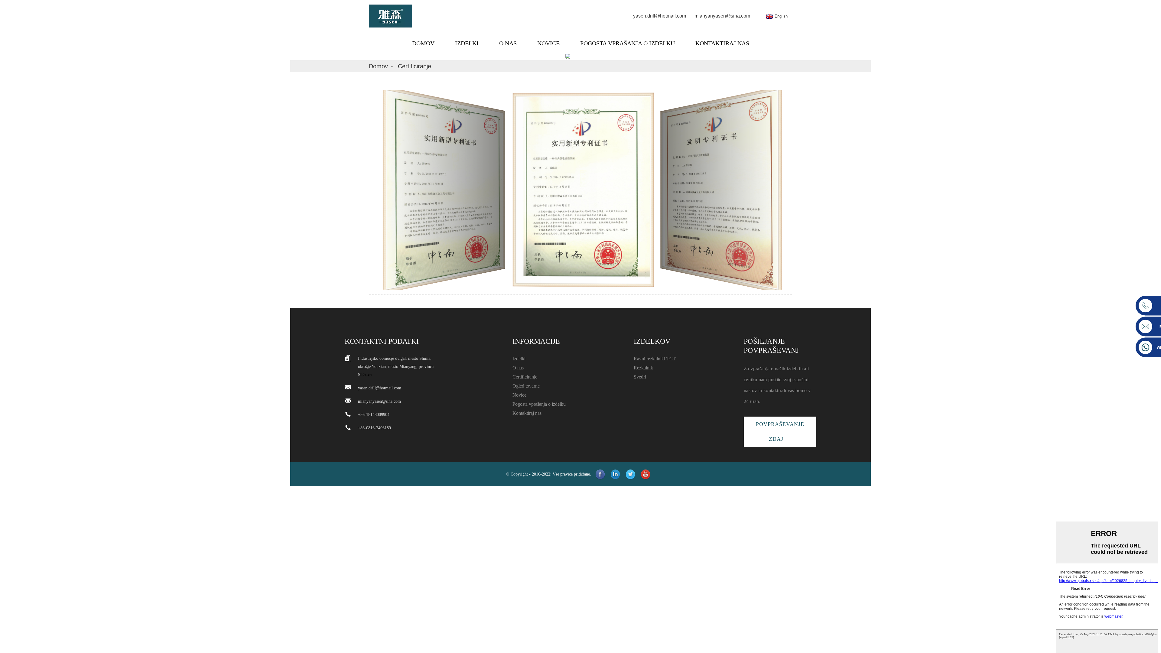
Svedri (640, 376)
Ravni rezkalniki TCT (655, 358)
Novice (548, 43)
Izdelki (467, 43)
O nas (508, 43)
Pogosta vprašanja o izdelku (627, 43)
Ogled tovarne (526, 385)
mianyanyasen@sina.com (722, 15)
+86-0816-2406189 (374, 428)
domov (423, 43)
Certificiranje (414, 66)
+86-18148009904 (373, 414)
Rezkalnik (643, 367)
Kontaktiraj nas (722, 43)
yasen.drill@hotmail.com (659, 15)
